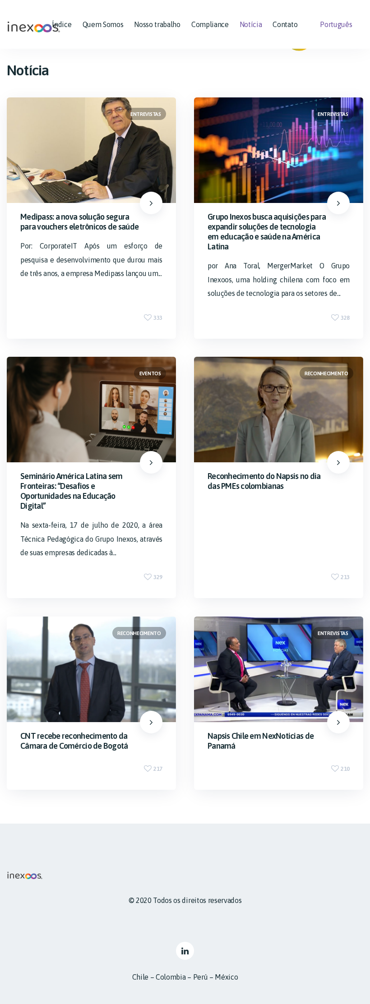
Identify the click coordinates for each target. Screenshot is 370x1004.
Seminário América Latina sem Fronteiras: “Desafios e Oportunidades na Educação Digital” (71, 491)
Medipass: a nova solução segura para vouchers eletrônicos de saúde (79, 221)
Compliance (210, 24)
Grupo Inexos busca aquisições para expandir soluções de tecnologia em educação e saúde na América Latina (267, 231)
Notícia (251, 24)
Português (336, 24)
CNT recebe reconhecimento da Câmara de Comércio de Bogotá (74, 741)
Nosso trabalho (157, 24)
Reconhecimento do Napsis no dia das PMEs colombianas (264, 481)
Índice (61, 24)
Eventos (150, 373)
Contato (285, 24)
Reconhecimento (326, 373)
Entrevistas (145, 114)
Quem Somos (103, 24)
